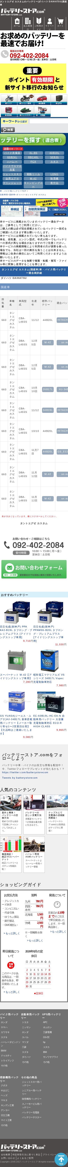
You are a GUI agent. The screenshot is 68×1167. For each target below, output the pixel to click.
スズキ (4, 1037)
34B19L (48, 410)
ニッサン (26, 1027)
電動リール (33, 174)
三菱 (24, 1047)
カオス (54, 161)
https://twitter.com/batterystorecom (25, 772)
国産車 (12, 195)
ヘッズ (4, 1095)
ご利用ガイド (39, 27)
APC (45, 1022)
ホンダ (4, 1022)
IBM (45, 1052)
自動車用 (4, 195)
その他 (4, 1065)
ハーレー (12, 161)
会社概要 (5, 1155)
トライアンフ (7, 1060)
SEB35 (54, 157)
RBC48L (33, 157)
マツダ (25, 1042)
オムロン (47, 1027)
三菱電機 (47, 1032)
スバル (25, 1037)
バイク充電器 (12, 153)
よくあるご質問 (25, 1158)
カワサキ (5, 1032)
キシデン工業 (7, 1105)
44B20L (48, 451)
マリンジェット (12, 183)
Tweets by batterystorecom (20, 777)
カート (60, 26)
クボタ (4, 1085)
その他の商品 (29, 1077)
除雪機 (54, 178)
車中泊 (54, 183)
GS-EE (46, 1037)
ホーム (17, 26)
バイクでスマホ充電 (12, 168)
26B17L (48, 389)
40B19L (54, 153)
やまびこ (5, 1090)
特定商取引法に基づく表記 (26, 1155)
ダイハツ (20, 195)
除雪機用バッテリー (31, 1099)
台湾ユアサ (12, 178)
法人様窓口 (28, 27)
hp (44, 1042)
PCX (33, 161)
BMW (3, 1050)
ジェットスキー (12, 174)
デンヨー (5, 1110)
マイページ (49, 27)
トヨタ (25, 1022)
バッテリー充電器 (30, 1112)
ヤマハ (4, 1027)
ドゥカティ (6, 1055)
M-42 (33, 178)
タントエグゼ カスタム (36, 195)
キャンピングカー (33, 185)
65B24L (12, 157)
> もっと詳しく (12, 933)
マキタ (4, 1100)
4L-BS (33, 153)
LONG (54, 174)
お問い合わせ (8, 1158)
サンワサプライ (50, 1057)
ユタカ (46, 1047)
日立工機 (5, 1115)
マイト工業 (6, 1120)
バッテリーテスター (31, 1117)
